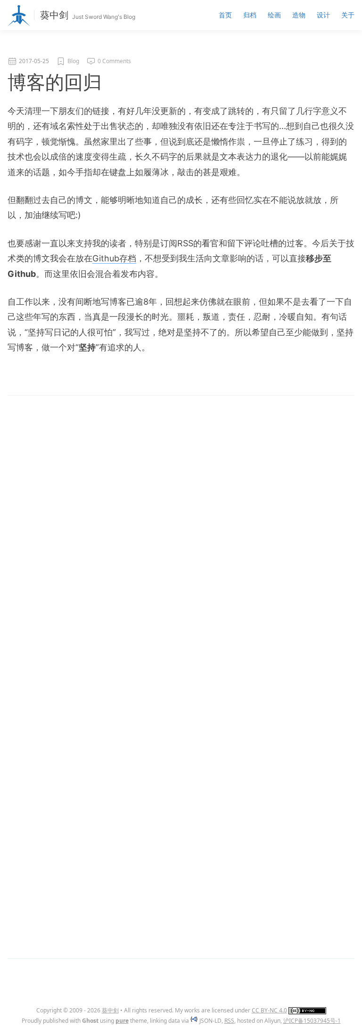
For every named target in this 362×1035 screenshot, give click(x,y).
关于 (347, 15)
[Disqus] (181, 552)
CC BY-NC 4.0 (269, 1010)
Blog (73, 61)
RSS (229, 1021)
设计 (323, 15)
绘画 (274, 15)
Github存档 (114, 258)
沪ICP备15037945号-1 (312, 1021)
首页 (225, 15)
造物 (298, 15)
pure (122, 1021)
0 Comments (114, 61)
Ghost (90, 1021)
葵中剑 (54, 15)
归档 (249, 15)
